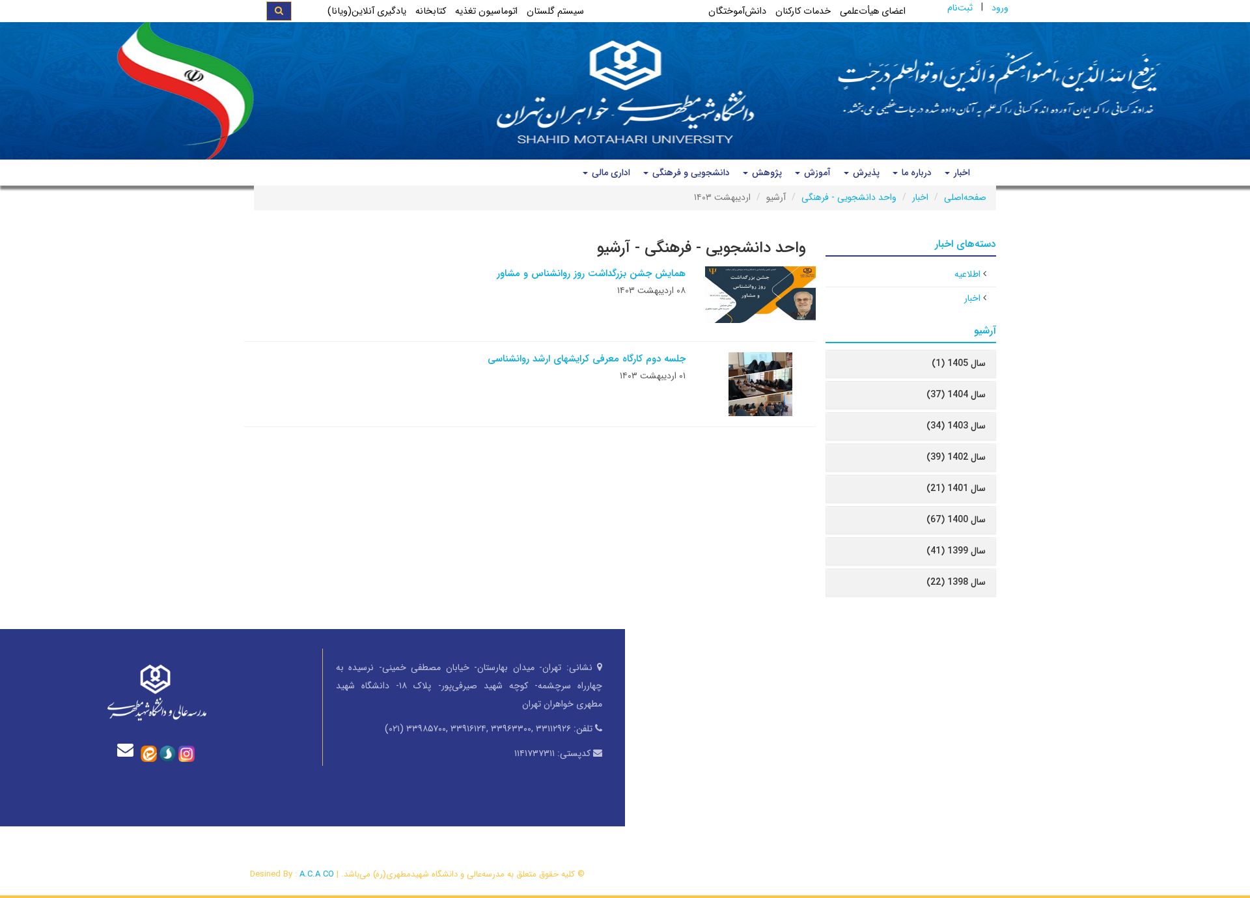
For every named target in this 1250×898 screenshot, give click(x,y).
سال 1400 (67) (956, 519)
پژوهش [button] (765, 172)
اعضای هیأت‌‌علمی (873, 11)
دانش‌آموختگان (737, 11)
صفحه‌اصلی (965, 197)
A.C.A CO (316, 874)
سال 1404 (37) (956, 394)
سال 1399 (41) (956, 551)
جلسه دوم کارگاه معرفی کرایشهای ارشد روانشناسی (587, 359)
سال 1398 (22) (956, 582)
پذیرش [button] (865, 172)
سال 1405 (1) (959, 363)
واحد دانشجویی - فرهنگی (848, 197)
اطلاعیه (967, 274)
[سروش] (168, 753)
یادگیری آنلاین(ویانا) (366, 11)
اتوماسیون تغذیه (486, 11)
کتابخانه (430, 11)
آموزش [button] (816, 172)
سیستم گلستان (555, 11)
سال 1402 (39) (956, 457)
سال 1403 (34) (956, 426)
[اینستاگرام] (186, 753)
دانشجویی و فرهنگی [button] (690, 172)
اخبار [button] (960, 172)
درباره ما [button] (915, 172)
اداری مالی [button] (609, 172)
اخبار (920, 197)
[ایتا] (149, 753)
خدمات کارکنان (803, 11)
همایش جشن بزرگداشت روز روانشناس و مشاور (591, 273)
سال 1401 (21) (956, 488)
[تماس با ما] (128, 750)
